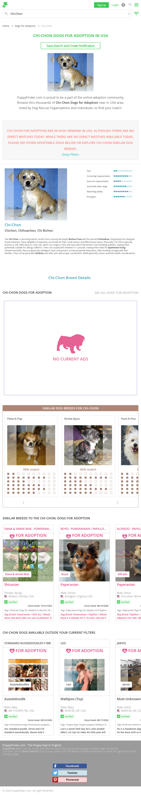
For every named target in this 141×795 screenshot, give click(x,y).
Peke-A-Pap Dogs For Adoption (31, 456)
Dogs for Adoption (25, 25)
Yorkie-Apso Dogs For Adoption (88, 456)
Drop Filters (70, 154)
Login (115, 5)
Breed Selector (30, 751)
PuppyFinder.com (14, 745)
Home (6, 25)
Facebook (72, 766)
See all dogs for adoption (116, 293)
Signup (101, 5)
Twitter (72, 773)
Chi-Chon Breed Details (69, 277)
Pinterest (72, 780)
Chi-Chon (13, 224)
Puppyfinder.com (11, 748)
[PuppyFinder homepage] (5, 5)
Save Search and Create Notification (70, 46)
